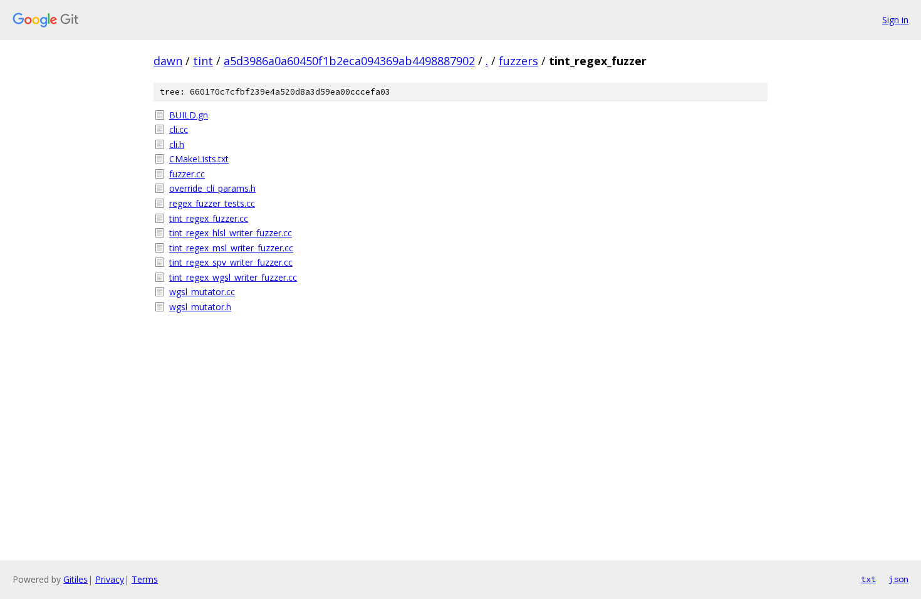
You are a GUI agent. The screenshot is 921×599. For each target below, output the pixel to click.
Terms (145, 579)
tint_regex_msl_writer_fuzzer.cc (231, 248)
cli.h (176, 144)
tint (203, 60)
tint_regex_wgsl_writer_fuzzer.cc (233, 277)
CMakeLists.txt (199, 159)
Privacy (109, 579)
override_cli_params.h (212, 188)
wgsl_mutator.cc (202, 292)
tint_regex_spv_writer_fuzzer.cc (231, 262)
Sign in (895, 20)
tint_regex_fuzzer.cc (208, 218)
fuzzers (518, 60)
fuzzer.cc (187, 174)
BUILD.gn (188, 115)
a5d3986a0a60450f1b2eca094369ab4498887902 (349, 60)
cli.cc (178, 129)
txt (868, 579)
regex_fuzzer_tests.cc (212, 203)
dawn (168, 60)
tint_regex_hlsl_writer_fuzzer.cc (230, 233)
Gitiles (75, 579)
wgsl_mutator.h (200, 307)
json (898, 579)
